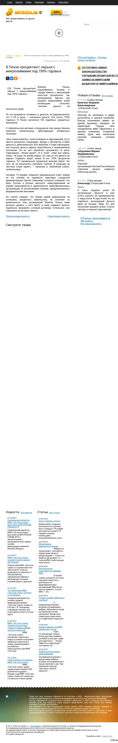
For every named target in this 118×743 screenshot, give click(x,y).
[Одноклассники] (15, 78)
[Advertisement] (38, 366)
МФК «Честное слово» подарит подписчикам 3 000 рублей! (18, 559)
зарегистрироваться (60, 15)
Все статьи (54, 512)
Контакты (51, 2)
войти (57, 12)
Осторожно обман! (94, 67)
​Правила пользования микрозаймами (49, 652)
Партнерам (39, 2)
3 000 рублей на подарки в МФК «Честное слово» (20, 661)
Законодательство (94, 71)
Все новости (26, 512)
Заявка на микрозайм (96, 79)
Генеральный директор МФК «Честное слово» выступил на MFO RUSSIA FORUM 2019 (19, 523)
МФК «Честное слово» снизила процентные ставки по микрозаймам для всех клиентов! (18, 626)
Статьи (28, 2)
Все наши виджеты (91, 223)
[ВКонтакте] (11, 78)
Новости (19, 2)
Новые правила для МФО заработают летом (51, 628)
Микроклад (83, 111)
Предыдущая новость (18, 216)
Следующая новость (58, 216)
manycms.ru (107, 736)
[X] (7, 78)
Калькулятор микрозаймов (100, 83)
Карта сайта (63, 2)
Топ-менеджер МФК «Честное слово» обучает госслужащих (19, 592)
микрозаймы (35, 726)
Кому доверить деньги (49, 521)
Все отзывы (107, 96)
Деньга (81, 187)
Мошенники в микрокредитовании (48, 545)
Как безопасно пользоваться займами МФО (50, 570)
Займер (81, 160)
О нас (9, 2)
